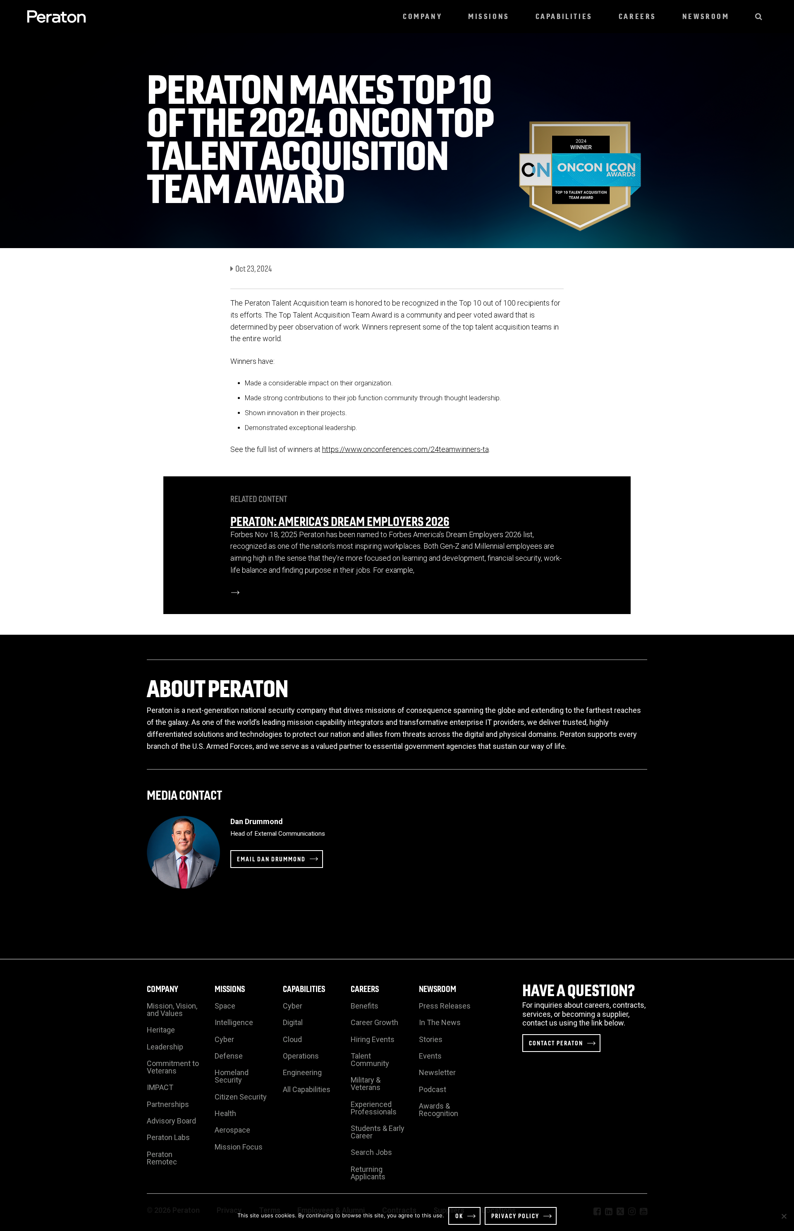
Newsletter (437, 1072)
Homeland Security (232, 1076)
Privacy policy (515, 1216)
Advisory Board (171, 1120)
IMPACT (160, 1087)
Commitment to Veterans (173, 1067)
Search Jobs (371, 1152)
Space (225, 1006)
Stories (430, 1039)
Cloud (292, 1039)
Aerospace (232, 1130)
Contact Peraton (556, 1043)
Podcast (432, 1089)
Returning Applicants (368, 1173)
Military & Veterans (365, 1084)
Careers (637, 16)
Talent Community (370, 1060)
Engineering (302, 1072)
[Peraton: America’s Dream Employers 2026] (235, 592)
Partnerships (168, 1104)
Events (430, 1056)
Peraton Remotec (162, 1158)
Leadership (165, 1046)
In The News (440, 1022)
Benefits (364, 1006)
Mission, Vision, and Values (172, 1010)
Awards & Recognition (438, 1110)
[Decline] (784, 1216)
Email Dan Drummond (271, 859)
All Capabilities (306, 1089)
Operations (301, 1056)
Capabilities (564, 16)
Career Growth (374, 1022)
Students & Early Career (377, 1132)
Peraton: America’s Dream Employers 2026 (340, 520)
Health (225, 1113)
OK (459, 1216)
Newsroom (705, 16)
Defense (229, 1056)
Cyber (224, 1039)
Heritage (161, 1029)
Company (422, 16)
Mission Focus (239, 1147)
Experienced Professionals (374, 1108)
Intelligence (234, 1022)
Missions (488, 16)
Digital (293, 1022)
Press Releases (445, 1006)
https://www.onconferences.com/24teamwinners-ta (405, 449)
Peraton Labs (168, 1137)
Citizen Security (241, 1096)
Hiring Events (373, 1039)
